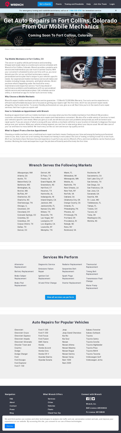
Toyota (89, 336)
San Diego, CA (93, 185)
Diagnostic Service (46, 264)
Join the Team (100, 4)
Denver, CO (22, 230)
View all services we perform (60, 297)
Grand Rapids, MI (48, 182)
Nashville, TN (70, 185)
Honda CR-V (43, 354)
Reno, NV (68, 227)
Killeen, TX (45, 212)
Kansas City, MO (48, 209)
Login (112, 4)
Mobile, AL (68, 182)
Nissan (65, 342)
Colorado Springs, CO (26, 215)
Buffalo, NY (22, 194)
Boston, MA (22, 191)
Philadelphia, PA (71, 209)
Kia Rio (65, 336)
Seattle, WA (92, 197)
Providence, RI (70, 221)
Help (88, 4)
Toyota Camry (92, 339)
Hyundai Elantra (45, 357)
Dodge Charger (21, 354)
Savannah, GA (93, 194)
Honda (41, 345)
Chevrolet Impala (22, 339)
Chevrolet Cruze (22, 333)
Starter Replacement (71, 283)
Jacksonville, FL (48, 206)
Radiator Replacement (72, 264)
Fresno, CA (45, 179)
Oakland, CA (69, 197)
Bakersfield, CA (24, 182)
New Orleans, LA (71, 188)
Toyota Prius (91, 348)
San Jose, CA (93, 191)
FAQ (11, 399)
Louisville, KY (46, 227)
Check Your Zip (54, 413)
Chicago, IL (22, 206)
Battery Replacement (24, 271)
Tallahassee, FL (94, 203)
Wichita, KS (92, 221)
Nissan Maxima (68, 348)
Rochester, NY (93, 173)
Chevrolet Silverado (23, 342)
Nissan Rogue (68, 351)
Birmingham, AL (24, 188)
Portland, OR (69, 218)
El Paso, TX (46, 176)
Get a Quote (45, 4)
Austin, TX (22, 179)
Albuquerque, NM (25, 173)
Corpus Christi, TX (25, 224)
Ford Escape (20, 360)
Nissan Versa (68, 357)
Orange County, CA (72, 203)
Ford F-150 (19, 366)
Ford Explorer (20, 363)
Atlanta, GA (22, 176)
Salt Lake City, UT (95, 179)
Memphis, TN (46, 230)
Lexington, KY (47, 221)
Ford (17, 357)
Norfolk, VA (69, 194)
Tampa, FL (92, 206)
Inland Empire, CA (48, 200)
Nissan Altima (68, 345)
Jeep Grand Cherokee (71, 333)
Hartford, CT (46, 188)
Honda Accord (44, 348)
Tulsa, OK (91, 215)
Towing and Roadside (74, 4)
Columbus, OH (23, 221)
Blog (12, 413)
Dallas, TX (21, 227)
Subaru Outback (93, 333)
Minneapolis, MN (71, 179)
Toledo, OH (92, 209)
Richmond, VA (70, 230)
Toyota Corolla (92, 342)
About (12, 402)
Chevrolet (19, 330)
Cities (13, 49)
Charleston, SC (23, 197)
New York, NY (70, 191)
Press (12, 409)
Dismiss (10, 426)
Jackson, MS (46, 203)
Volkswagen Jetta (94, 360)
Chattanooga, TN (25, 203)
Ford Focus (43, 336)
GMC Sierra (43, 342)
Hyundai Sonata (45, 360)
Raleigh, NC (69, 224)
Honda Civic (43, 351)
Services (51, 399)
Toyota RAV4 (92, 351)
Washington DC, (94, 218)
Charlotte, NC (23, 200)
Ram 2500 (66, 363)
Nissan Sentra (68, 354)
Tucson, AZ (92, 212)
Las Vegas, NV (47, 218)
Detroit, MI (46, 173)
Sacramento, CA (94, 176)
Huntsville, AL (47, 194)
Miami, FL (68, 173)
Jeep (64, 330)
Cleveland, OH (23, 212)
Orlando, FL (69, 206)
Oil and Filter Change (47, 283)
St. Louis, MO (93, 200)
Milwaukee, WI (70, 176)
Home (7, 49)
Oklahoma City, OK (72, 200)
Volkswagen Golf (93, 357)
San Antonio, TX (94, 182)
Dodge (17, 351)
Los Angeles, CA (48, 224)
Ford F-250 (43, 330)
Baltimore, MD (23, 185)
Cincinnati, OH (23, 209)
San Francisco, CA (95, 188)
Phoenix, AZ (69, 212)
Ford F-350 (43, 333)
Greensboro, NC (47, 185)
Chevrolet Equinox (23, 336)
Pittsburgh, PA (70, 215)
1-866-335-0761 (75, 11)
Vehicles (51, 406)
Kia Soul (65, 339)
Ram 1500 (66, 360)
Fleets (59, 4)
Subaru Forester (93, 330)
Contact (13, 406)
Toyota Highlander (94, 345)
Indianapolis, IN (47, 197)
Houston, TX (46, 191)
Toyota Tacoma (93, 354)
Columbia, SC (23, 218)
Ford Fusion (43, 339)
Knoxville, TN (46, 215)
